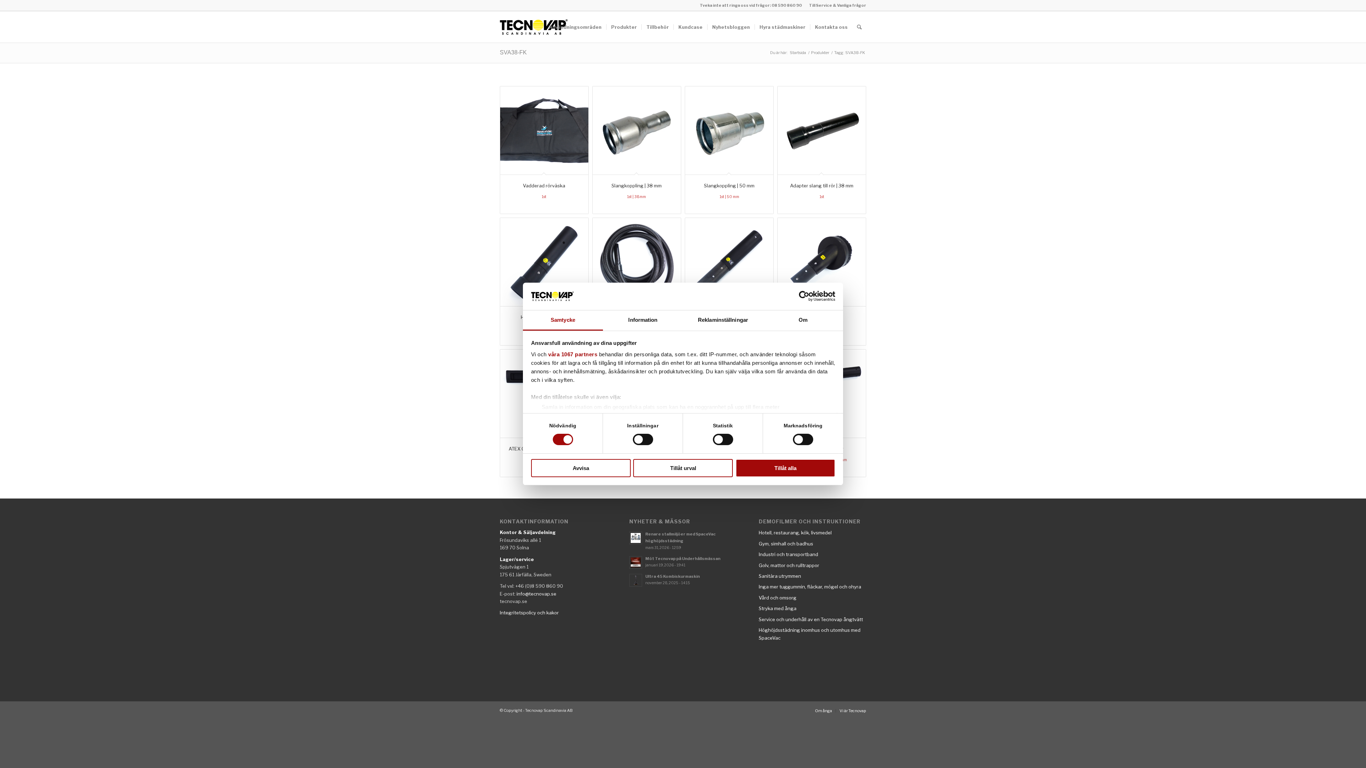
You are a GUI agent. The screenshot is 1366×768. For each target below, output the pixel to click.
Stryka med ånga (777, 608)
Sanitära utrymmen (780, 576)
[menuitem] (835, 5)
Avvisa (581, 468)
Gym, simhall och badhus (786, 543)
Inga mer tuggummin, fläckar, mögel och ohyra (810, 587)
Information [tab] (642, 320)
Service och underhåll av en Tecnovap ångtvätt (811, 619)
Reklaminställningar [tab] (723, 320)
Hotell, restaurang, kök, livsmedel (795, 532)
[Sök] (859, 27)
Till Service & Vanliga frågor (837, 5)
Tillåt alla (785, 468)
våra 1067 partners (572, 354)
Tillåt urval (683, 468)
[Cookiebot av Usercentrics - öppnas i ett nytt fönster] (804, 296)
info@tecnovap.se (536, 594)
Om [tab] (803, 320)
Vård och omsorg (777, 598)
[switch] (643, 439)
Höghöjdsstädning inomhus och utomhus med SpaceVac (810, 633)
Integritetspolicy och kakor (529, 612)
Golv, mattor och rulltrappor (789, 565)
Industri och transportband (788, 554)
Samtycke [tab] (563, 320)
